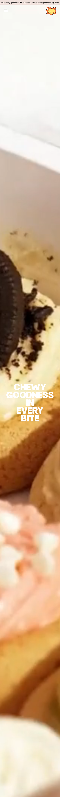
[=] (7, 10)
